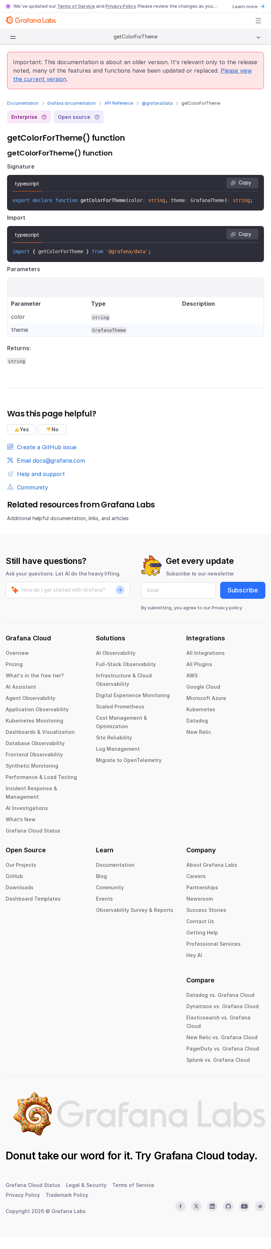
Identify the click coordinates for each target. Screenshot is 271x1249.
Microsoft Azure (206, 698)
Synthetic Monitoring (32, 766)
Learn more (245, 6)
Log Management (118, 749)
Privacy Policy (121, 6)
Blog (101, 876)
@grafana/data (157, 103)
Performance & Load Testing (41, 777)
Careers (196, 876)
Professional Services (213, 944)
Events (104, 899)
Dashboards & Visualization (40, 732)
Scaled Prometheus (120, 706)
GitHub (14, 876)
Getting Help (202, 933)
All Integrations (205, 653)
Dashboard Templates (33, 899)
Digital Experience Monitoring (133, 695)
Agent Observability (30, 698)
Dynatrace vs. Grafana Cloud (222, 1006)
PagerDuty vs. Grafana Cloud (222, 1049)
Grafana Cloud (189, 1155)
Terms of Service (76, 6)
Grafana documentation (71, 103)
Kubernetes (200, 709)
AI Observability (116, 653)
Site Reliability (114, 738)
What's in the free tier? (35, 675)
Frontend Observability (34, 754)
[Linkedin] (212, 1206)
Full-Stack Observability (126, 664)
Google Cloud (203, 687)
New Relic (198, 732)
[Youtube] (244, 1206)
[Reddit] (260, 1206)
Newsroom (199, 899)
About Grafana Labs (211, 865)
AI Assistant (21, 687)
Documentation (22, 103)
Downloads (20, 887)
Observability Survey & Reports (134, 910)
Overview (17, 653)
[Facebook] (180, 1206)
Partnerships (202, 887)
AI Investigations (27, 808)
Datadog (197, 721)
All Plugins (199, 664)
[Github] (228, 1206)
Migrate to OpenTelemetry (129, 760)
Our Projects (21, 865)
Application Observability (37, 709)
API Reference (118, 103)
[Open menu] (258, 21)
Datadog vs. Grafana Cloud (220, 995)
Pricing (14, 664)
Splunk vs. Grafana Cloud (218, 1060)
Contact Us (200, 921)
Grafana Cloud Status (33, 831)
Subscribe (243, 590)
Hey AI (194, 955)
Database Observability (35, 743)
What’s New (21, 819)
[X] (196, 1206)
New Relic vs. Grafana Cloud (222, 1037)
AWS (192, 675)
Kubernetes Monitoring (34, 721)
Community (110, 887)
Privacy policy (227, 607)
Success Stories (206, 910)
